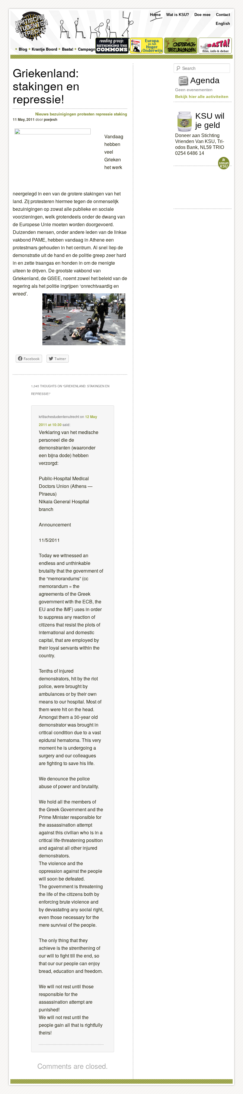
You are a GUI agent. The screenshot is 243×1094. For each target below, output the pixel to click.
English (223, 23)
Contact (223, 14)
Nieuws (42, 114)
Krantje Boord (44, 49)
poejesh (50, 119)
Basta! (67, 49)
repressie (104, 114)
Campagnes (89, 49)
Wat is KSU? (177, 14)
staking (120, 114)
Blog (23, 49)
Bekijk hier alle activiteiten (201, 96)
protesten (86, 114)
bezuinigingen (63, 114)
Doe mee (202, 14)
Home (155, 14)
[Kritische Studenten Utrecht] (31, 26)
